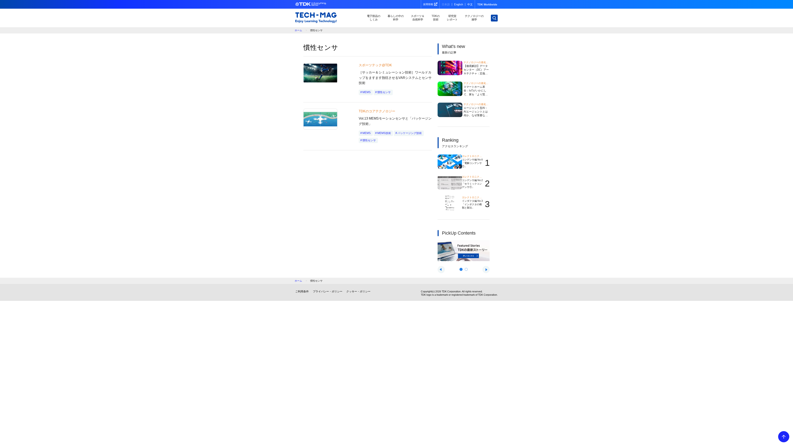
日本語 (446, 4)
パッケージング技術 (410, 133)
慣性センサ (384, 92)
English (458, 4)
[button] (461, 269)
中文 (470, 4)
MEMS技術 (384, 133)
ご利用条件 (302, 291)
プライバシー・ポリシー (327, 291)
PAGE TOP (783, 436)
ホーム (298, 30)
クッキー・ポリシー (358, 291)
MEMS (366, 92)
